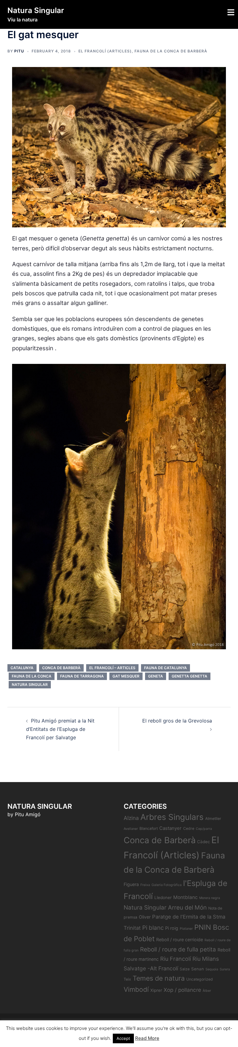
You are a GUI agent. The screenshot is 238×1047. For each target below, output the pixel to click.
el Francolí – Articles (112, 667)
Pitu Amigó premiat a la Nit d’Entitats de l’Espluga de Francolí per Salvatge (60, 729)
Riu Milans (205, 958)
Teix (127, 979)
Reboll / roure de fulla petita (178, 949)
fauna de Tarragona (82, 676)
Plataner (186, 929)
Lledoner (163, 897)
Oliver (145, 916)
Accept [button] (123, 1038)
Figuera (131, 884)
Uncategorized (199, 979)
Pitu (19, 51)
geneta (155, 676)
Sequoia (211, 969)
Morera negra (209, 898)
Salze (185, 969)
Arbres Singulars (172, 817)
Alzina (131, 818)
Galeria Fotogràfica (167, 885)
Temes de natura (159, 978)
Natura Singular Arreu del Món (165, 907)
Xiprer (156, 990)
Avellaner (131, 829)
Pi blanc (153, 927)
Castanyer (170, 828)
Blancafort (148, 828)
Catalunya (22, 667)
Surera (225, 969)
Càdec (203, 841)
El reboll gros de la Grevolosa (177, 721)
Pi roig (171, 928)
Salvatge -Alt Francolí (151, 968)
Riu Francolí (175, 958)
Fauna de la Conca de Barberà (170, 51)
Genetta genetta (189, 676)
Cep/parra (204, 829)
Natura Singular (35, 10)
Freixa (145, 885)
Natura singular (30, 684)
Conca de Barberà (61, 667)
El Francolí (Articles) (105, 51)
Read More (147, 1038)
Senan (197, 968)
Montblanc (185, 897)
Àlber (207, 991)
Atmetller (213, 818)
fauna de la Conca (31, 676)
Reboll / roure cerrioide (179, 939)
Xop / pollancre (182, 990)
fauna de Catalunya (165, 667)
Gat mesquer (125, 676)
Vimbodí (136, 989)
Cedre (188, 828)
